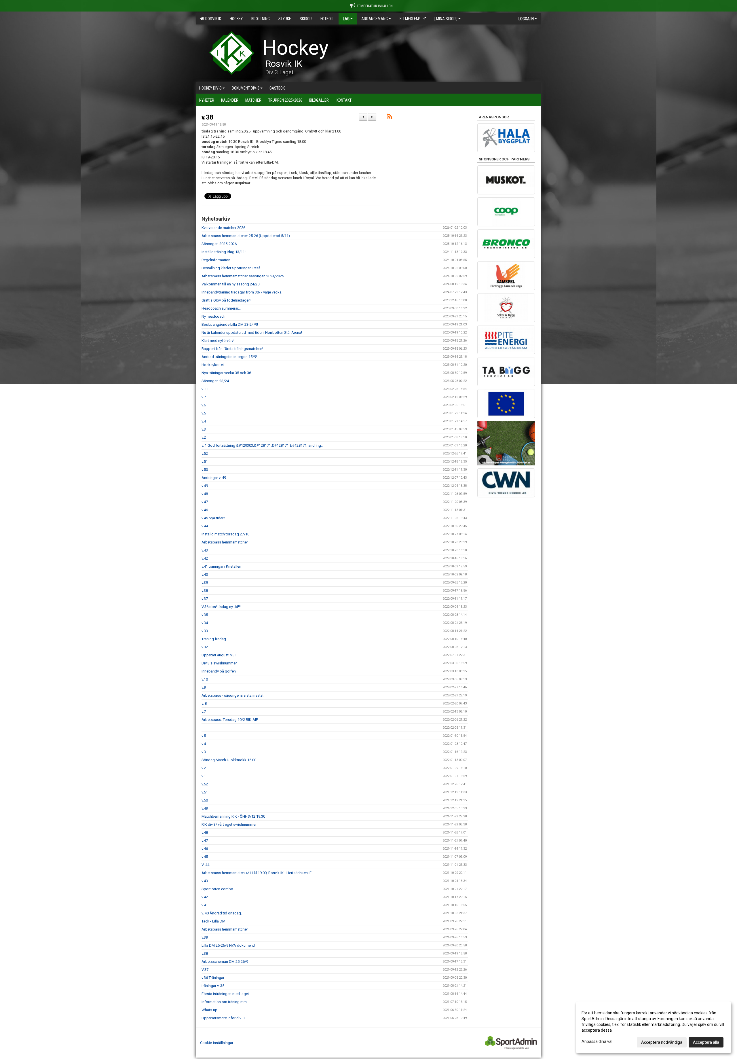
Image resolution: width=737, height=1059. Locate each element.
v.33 (205, 631)
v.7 (204, 397)
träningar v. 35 (213, 986)
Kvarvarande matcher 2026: (224, 228)
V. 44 (205, 865)
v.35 (205, 615)
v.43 (205, 550)
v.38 (207, 117)
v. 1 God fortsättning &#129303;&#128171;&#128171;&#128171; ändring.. (262, 445)
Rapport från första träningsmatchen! (232, 348)
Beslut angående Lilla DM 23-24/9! (230, 324)
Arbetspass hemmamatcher (225, 542)
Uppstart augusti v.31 (219, 655)
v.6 (204, 405)
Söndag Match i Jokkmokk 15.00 (229, 760)
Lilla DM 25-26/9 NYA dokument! (228, 945)
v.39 (205, 582)
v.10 (205, 679)
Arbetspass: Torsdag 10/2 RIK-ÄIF (230, 719)
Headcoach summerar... (221, 308)
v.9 (204, 687)
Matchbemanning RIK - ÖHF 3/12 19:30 (233, 816)
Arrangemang (374, 18)
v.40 (205, 574)
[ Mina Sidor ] (445, 18)
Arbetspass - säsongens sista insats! (232, 695)
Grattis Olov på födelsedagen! (226, 300)
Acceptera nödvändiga (661, 1042)
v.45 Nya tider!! (213, 518)
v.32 (205, 647)
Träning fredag (214, 639)
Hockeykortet (213, 365)
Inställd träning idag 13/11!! (224, 252)
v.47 (205, 502)
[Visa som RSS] (389, 117)
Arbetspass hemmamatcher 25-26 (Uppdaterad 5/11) (246, 236)
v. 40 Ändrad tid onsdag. (222, 913)
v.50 (205, 469)
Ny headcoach (213, 316)
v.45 (205, 857)
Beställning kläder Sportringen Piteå (231, 268)
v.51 (205, 461)
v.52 (205, 453)
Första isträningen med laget (225, 994)
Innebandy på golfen (219, 671)
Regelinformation (216, 260)
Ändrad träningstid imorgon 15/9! (229, 357)
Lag (346, 18)
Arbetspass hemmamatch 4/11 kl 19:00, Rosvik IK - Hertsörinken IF (256, 873)
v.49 (205, 486)
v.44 (205, 526)
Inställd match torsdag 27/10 (225, 534)
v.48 (205, 494)
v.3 (204, 429)
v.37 (205, 598)
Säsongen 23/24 (215, 381)
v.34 (205, 623)
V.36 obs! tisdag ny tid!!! (221, 607)
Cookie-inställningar (216, 1043)
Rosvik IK (212, 18)
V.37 (205, 969)
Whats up (209, 1010)
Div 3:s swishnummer (219, 663)
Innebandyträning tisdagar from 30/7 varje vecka (242, 292)
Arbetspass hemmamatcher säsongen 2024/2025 (243, 276)
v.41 (205, 905)
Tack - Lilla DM (213, 921)
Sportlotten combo (217, 889)
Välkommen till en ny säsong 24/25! (231, 284)
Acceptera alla (706, 1042)
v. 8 (204, 703)
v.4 (204, 421)
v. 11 (205, 389)
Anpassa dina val (597, 1041)
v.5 (204, 413)
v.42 (205, 558)
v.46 (205, 510)
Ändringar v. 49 (214, 477)
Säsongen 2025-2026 (219, 244)
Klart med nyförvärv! (218, 340)
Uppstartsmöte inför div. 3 (223, 1018)
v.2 (204, 437)
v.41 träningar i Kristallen (221, 566)
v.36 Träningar (213, 977)
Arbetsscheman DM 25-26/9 (225, 961)
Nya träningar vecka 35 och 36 (226, 373)
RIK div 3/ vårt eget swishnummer (229, 824)
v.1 (204, 776)
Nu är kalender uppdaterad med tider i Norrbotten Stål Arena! (252, 332)
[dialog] (653, 1027)
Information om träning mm (224, 1002)
